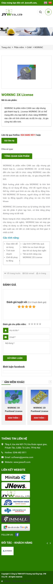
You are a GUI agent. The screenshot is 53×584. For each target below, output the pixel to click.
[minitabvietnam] (26, 477)
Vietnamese (50, 2)
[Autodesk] (7, 551)
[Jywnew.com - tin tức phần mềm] (26, 486)
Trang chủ (6, 47)
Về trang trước (13, 273)
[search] (40, 12)
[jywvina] (26, 494)
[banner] (26, 31)
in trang (42, 273)
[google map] (26, 527)
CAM (29, 47)
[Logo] (12, 12)
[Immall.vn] (26, 519)
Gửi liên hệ (9, 140)
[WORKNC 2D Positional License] (39, 397)
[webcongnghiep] (26, 511)
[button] (2, 381)
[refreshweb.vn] (26, 502)
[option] (13, 406)
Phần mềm (19, 47)
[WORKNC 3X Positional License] (13, 397)
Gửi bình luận (14, 358)
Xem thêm (13, 418)
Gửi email (29, 273)
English (45, 2)
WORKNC (38, 47)
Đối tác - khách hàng (16, 542)
